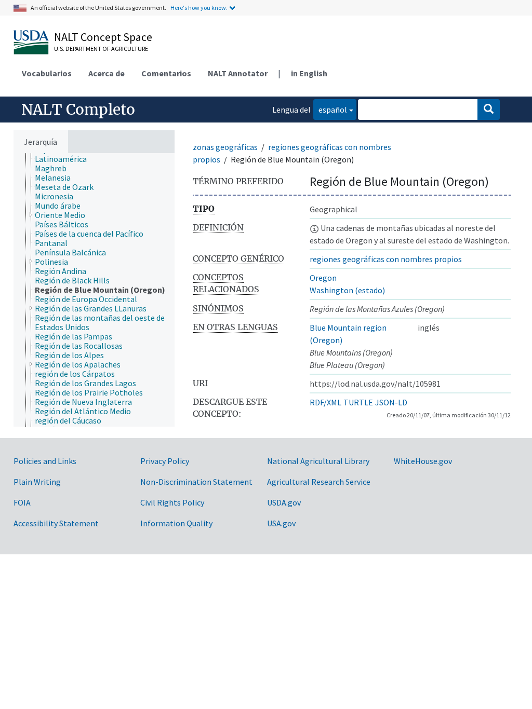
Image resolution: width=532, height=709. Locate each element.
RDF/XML (325, 402)
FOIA (22, 502)
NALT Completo (78, 109)
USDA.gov (284, 502)
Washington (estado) (347, 290)
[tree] (94, 290)
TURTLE (358, 402)
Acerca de (106, 73)
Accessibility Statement (56, 523)
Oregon (323, 277)
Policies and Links (45, 461)
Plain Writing (37, 481)
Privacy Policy (164, 461)
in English (309, 73)
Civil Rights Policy (172, 502)
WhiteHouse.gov (423, 461)
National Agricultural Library (318, 461)
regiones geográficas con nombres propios (386, 259)
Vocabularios (47, 73)
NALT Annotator (238, 73)
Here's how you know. (199, 7)
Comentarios (166, 73)
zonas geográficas (225, 147)
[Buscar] (488, 109)
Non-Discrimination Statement (196, 481)
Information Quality (176, 523)
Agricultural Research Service (318, 481)
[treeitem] (65, 158)
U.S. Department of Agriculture (101, 48)
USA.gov (281, 523)
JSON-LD (391, 402)
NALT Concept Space (103, 37)
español (330, 109)
